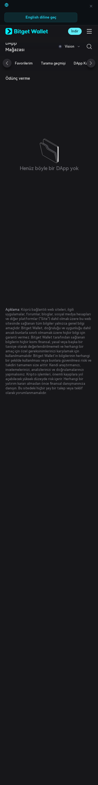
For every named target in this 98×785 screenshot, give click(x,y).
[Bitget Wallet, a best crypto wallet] (26, 31)
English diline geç (41, 17)
